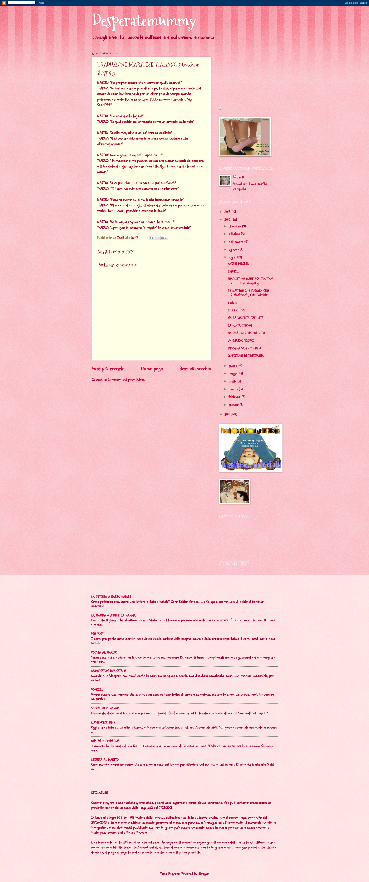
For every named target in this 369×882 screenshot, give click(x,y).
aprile (233, 381)
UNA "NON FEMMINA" (105, 741)
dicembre (235, 226)
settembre (236, 241)
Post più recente (108, 368)
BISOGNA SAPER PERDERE (245, 348)
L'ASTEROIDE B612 (103, 722)
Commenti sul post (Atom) (126, 379)
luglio (233, 257)
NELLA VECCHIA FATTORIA (245, 318)
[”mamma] (220, 109)
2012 (228, 219)
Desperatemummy (144, 20)
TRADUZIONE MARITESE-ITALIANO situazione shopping (251, 281)
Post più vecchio (195, 368)
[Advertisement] (243, 75)
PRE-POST (97, 633)
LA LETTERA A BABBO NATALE (111, 596)
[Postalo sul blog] (155, 238)
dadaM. (232, 302)
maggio (234, 373)
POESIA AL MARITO (104, 652)
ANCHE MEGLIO (238, 263)
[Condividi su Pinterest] (166, 238)
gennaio (234, 404)
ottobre (235, 234)
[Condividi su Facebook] (162, 238)
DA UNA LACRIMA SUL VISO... (247, 333)
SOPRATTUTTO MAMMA (105, 708)
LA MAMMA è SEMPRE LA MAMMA (113, 615)
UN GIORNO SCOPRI (241, 340)
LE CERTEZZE (237, 310)
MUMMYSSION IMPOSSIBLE (108, 671)
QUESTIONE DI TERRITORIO (246, 355)
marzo (234, 389)
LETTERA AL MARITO (105, 759)
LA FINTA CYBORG (240, 325)
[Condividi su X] (159, 238)
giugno (234, 365)
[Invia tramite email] (151, 238)
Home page (152, 368)
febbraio (235, 396)
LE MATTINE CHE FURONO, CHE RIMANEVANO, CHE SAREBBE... (249, 292)
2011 (227, 414)
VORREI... (97, 689)
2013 (228, 211)
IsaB (240, 177)
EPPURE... (233, 271)
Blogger (204, 873)
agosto (234, 249)
